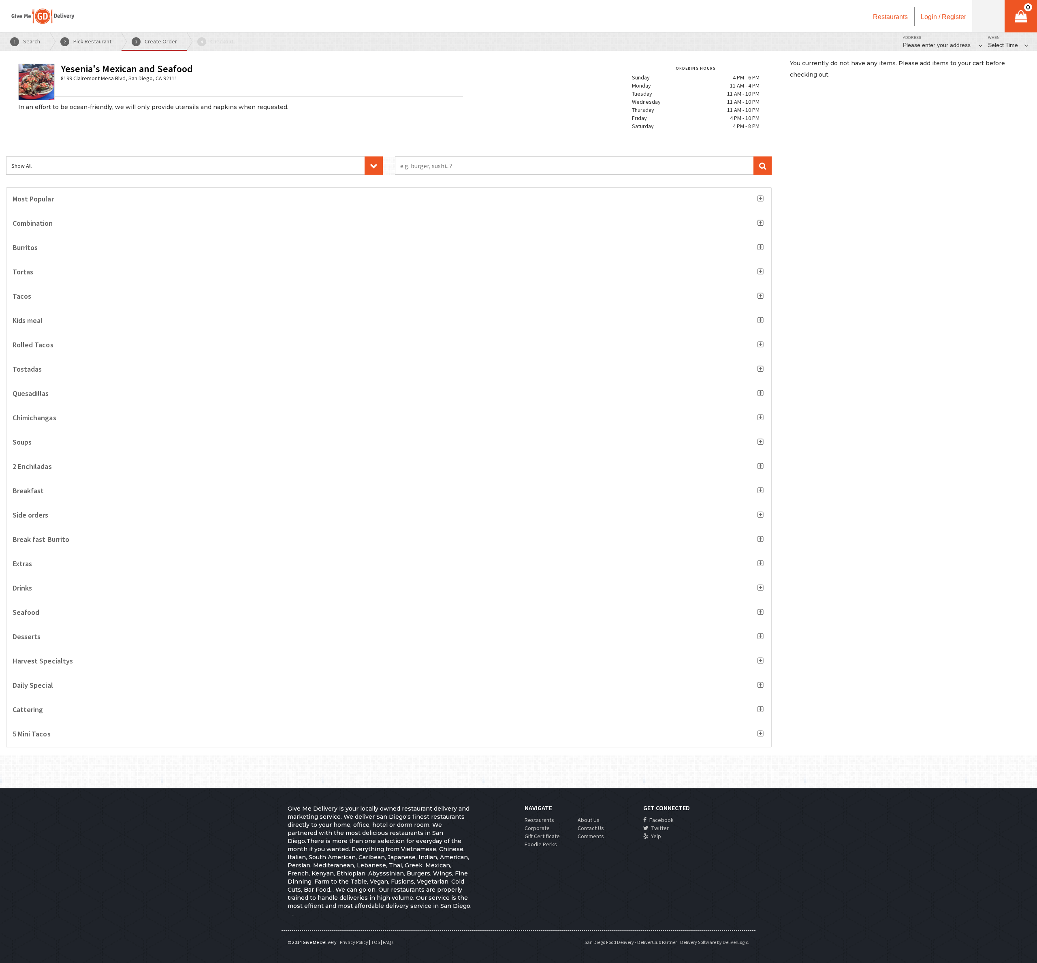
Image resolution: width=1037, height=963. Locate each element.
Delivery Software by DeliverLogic (714, 942)
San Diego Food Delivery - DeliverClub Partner (630, 942)
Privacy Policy (354, 942)
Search (27, 41)
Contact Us (591, 828)
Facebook (661, 820)
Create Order (156, 41)
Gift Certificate (542, 836)
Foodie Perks (541, 844)
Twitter (659, 828)
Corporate (537, 828)
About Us (589, 820)
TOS (375, 942)
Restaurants (539, 820)
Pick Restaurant (88, 41)
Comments (591, 836)
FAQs (388, 942)
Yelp (655, 836)
